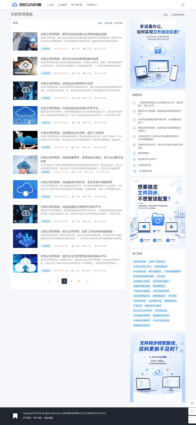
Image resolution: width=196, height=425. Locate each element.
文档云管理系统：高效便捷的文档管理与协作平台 (71, 206)
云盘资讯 (91, 4)
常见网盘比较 (145, 171)
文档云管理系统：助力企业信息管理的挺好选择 (69, 58)
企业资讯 (46, 172)
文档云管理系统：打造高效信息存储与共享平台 (69, 108)
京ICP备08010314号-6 (94, 413)
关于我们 (27, 417)
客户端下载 (76, 4)
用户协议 (38, 417)
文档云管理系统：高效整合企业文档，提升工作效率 (72, 132)
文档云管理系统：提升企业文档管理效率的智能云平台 (74, 256)
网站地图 (48, 417)
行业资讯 (46, 48)
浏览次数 (108, 23)
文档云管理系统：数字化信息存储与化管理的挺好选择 (74, 34)
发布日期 (119, 23)
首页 (166, 14)
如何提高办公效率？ (147, 159)
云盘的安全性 (144, 165)
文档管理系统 (178, 14)
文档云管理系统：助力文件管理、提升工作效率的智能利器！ (78, 231)
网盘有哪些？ (144, 153)
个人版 (50, 4)
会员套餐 (62, 4)
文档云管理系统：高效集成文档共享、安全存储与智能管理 (76, 182)
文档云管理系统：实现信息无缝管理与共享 (67, 83)
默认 (100, 23)
